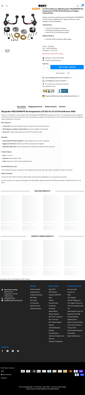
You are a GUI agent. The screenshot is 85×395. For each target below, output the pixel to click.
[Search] (7, 6)
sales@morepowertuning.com (13, 300)
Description (21, 107)
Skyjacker (51, 46)
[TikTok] (13, 351)
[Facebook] (2, 351)
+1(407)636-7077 (9, 298)
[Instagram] (8, 351)
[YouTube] (18, 351)
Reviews (62, 107)
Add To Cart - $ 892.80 (67, 67)
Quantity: (45, 64)
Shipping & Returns (35, 107)
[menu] (2, 6)
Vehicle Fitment (51, 107)
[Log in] (78, 6)
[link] (11, 223)
